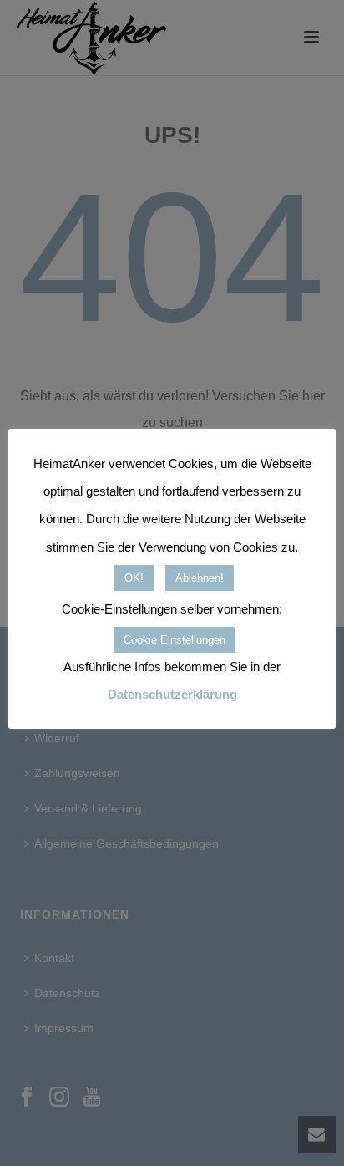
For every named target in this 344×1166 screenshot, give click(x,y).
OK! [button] (134, 578)
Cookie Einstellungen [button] (174, 640)
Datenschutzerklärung (172, 694)
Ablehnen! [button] (199, 578)
